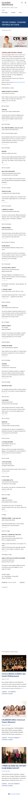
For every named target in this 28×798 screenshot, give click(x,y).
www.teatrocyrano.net (18, 82)
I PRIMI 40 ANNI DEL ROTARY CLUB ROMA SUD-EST (14, 767)
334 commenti (12, 691)
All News (13, 12)
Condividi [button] (22, 582)
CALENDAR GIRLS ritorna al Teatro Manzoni (13, 721)
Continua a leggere (7, 693)
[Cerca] (22, 2)
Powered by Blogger (15, 794)
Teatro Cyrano (12, 582)
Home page (4, 12)
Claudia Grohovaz (7, 4)
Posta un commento (14, 737)
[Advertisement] (14, 636)
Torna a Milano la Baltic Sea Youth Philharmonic (13, 675)
